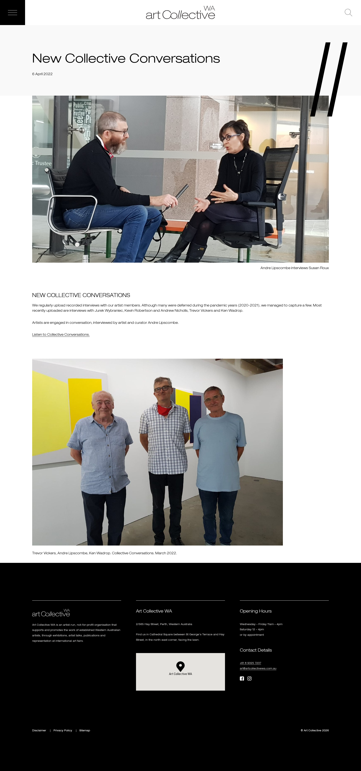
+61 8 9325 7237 (250, 663)
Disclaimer (39, 730)
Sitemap (84, 730)
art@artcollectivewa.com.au (258, 668)
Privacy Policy (62, 730)
